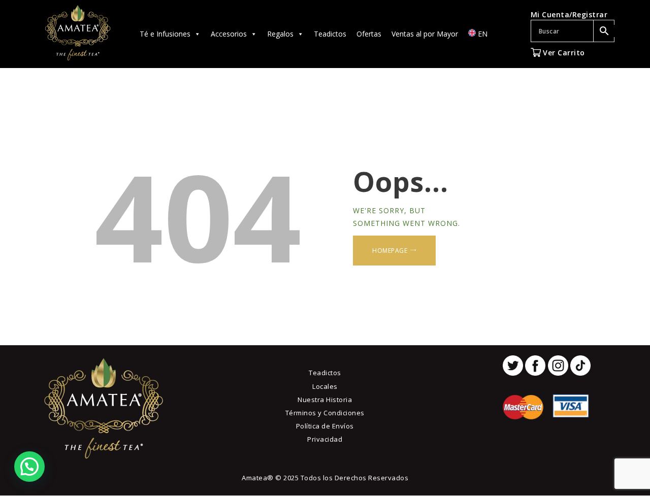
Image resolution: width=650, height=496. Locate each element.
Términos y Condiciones (325, 412)
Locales (325, 386)
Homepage (389, 250)
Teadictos (330, 34)
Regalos (280, 34)
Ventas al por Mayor (425, 34)
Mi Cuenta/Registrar (569, 14)
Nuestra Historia (325, 399)
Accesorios (229, 34)
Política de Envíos (325, 426)
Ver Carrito (563, 52)
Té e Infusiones (165, 34)
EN (482, 34)
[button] (29, 466)
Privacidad (324, 439)
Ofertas (368, 34)
